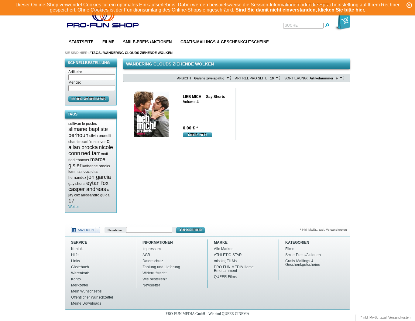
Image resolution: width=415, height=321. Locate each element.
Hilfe (75, 255)
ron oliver (98, 142)
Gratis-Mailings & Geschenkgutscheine (224, 42)
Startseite (81, 42)
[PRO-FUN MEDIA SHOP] (103, 19)
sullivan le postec (82, 124)
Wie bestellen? (154, 279)
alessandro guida (95, 195)
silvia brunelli (100, 136)
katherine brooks (96, 166)
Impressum (151, 249)
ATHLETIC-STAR (228, 255)
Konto (76, 279)
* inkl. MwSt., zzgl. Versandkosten (323, 229)
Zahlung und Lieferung (161, 267)
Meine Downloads (86, 303)
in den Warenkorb (88, 99)
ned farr (90, 153)
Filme (108, 42)
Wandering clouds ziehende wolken (138, 53)
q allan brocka (89, 144)
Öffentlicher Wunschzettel (92, 297)
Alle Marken (224, 249)
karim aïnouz (79, 171)
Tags (96, 53)
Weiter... (74, 207)
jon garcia (99, 177)
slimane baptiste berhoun (88, 132)
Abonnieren (190, 230)
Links (75, 261)
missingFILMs (225, 261)
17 (71, 201)
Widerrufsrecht (154, 273)
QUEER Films (225, 277)
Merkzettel (79, 285)
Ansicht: (184, 78)
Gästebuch (80, 267)
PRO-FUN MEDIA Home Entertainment (234, 269)
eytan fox (97, 183)
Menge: (74, 82)
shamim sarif (78, 142)
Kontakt (77, 249)
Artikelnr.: (76, 72)
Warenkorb (80, 273)
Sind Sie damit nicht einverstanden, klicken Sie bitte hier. (300, 9)
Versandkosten (399, 317)
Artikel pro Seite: (251, 78)
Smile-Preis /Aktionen (147, 42)
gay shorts (76, 184)
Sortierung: (296, 78)
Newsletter (115, 230)
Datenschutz (152, 261)
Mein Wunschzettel (86, 291)
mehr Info (197, 135)
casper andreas (87, 189)
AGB (146, 255)
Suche (291, 25)
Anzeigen (86, 230)
